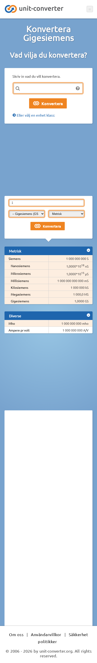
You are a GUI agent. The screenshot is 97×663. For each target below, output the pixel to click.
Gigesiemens (20, 301)
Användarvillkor (46, 634)
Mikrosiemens (21, 273)
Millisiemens (20, 281)
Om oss (16, 634)
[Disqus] (48, 475)
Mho (12, 323)
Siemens (15, 258)
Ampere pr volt (19, 330)
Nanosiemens (20, 266)
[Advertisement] (48, 159)
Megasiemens (20, 294)
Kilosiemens (19, 287)
